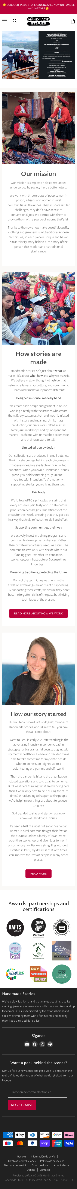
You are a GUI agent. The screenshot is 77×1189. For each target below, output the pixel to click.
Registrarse (22, 1105)
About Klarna (61, 1165)
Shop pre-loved (40, 1165)
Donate (31, 1170)
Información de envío (43, 1157)
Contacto (45, 1170)
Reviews (21, 1157)
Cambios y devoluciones (22, 1161)
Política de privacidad (52, 1161)
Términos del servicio (15, 1165)
